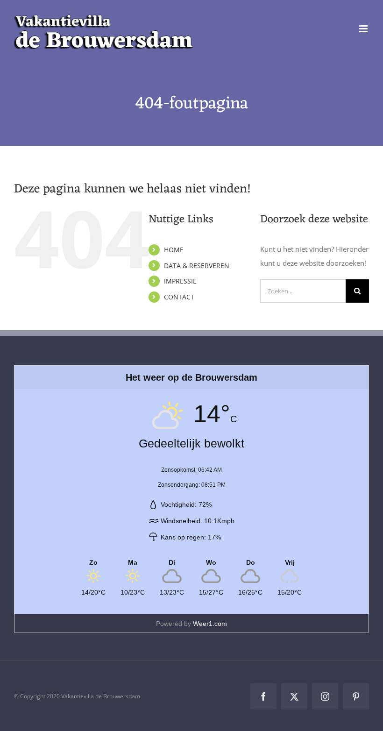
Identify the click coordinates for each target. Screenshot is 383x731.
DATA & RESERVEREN (196, 265)
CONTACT (179, 296)
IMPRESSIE (180, 281)
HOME (174, 249)
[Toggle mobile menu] (364, 29)
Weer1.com (210, 623)
